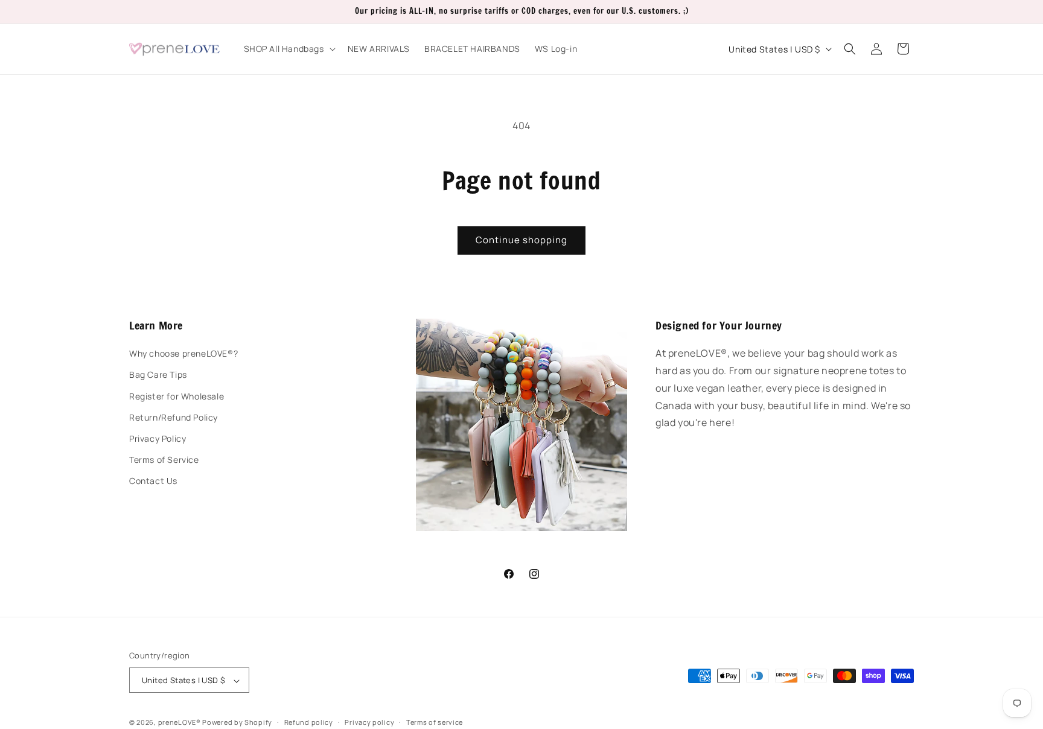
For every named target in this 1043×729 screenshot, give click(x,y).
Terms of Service (164, 459)
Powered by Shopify (237, 722)
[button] (288, 49)
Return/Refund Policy (173, 417)
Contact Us (153, 481)
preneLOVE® (179, 722)
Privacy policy (369, 722)
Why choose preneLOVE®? (183, 354)
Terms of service (434, 722)
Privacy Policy (157, 438)
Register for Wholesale (176, 396)
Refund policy (308, 722)
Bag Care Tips (158, 375)
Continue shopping (521, 240)
